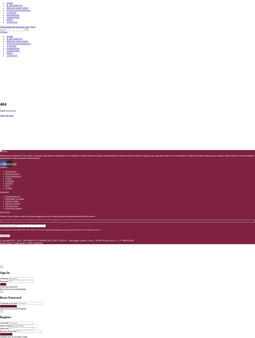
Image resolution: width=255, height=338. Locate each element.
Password (4, 281)
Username (4, 278)
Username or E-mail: (8, 303)
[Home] (3, 32)
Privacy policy (6, 243)
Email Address (6, 326)
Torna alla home (7, 115)
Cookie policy (19, 243)
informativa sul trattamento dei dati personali (60, 230)
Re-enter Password (8, 331)
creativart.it (38, 243)
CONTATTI (12, 22)
